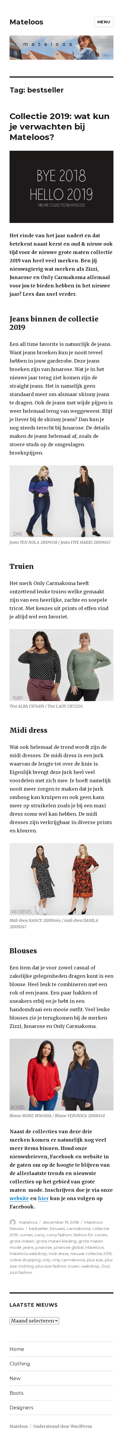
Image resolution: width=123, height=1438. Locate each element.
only (46, 1259)
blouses (57, 1228)
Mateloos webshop (28, 1253)
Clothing (20, 1364)
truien (73, 1266)
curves (26, 1234)
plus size (95, 1259)
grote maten (22, 1241)
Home (17, 1349)
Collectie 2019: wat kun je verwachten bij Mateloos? (60, 126)
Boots (16, 1393)
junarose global (69, 1247)
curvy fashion (59, 1234)
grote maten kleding (56, 1241)
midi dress (58, 1253)
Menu (103, 21)
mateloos (28, 1222)
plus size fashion (51, 1266)
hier (43, 1198)
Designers (21, 1408)
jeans (28, 1247)
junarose (43, 1247)
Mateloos (26, 22)
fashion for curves (90, 1234)
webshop (90, 1266)
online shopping (25, 1259)
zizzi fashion (21, 1272)
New (15, 1378)
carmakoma (78, 1228)
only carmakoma (68, 1259)
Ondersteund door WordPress (62, 1426)
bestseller (38, 1228)
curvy (39, 1234)
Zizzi (105, 1266)
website (19, 1198)
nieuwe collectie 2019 (91, 1253)
